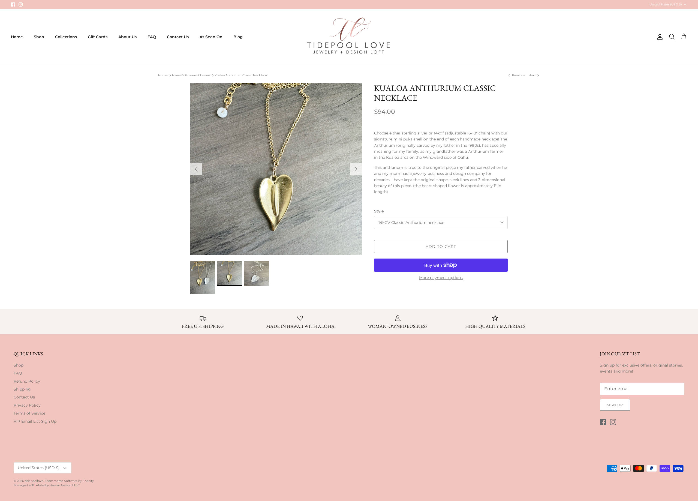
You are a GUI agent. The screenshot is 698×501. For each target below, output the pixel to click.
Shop (39, 36)
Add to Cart (441, 246)
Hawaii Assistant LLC (65, 485)
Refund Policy (27, 381)
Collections (66, 36)
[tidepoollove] (349, 36)
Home (17, 36)
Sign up (615, 405)
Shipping (22, 389)
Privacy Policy (27, 405)
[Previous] (196, 169)
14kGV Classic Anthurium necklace (411, 222)
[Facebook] (13, 4)
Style (379, 211)
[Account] (658, 37)
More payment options (441, 277)
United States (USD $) (665, 4)
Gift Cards (97, 36)
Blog (238, 36)
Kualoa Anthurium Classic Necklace (241, 75)
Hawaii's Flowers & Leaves (191, 75)
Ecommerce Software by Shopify (69, 481)
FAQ (152, 36)
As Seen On (211, 36)
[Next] (356, 169)
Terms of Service (29, 413)
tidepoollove (34, 481)
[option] (276, 169)
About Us (127, 36)
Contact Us (178, 36)
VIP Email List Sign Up (35, 421)
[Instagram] (21, 4)
